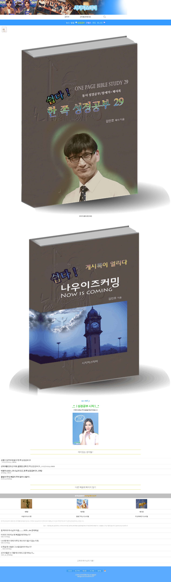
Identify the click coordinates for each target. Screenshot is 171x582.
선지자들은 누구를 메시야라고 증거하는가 (17, 553)
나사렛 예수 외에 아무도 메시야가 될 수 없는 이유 (20, 541)
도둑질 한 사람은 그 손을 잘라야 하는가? (16, 547)
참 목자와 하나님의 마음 (10, 530)
